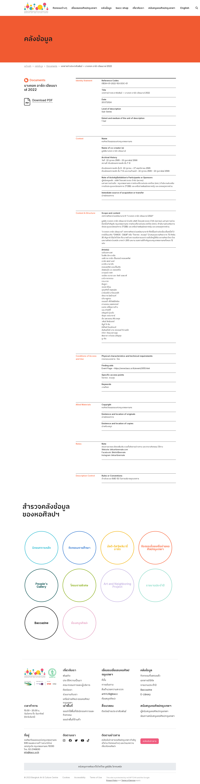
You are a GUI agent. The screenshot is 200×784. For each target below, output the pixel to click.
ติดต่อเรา (67, 689)
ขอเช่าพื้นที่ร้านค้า (72, 719)
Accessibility (79, 777)
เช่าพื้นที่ (68, 705)
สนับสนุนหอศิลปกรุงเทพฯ (161, 8)
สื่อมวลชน (108, 705)
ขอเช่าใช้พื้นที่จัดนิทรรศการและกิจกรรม (78, 713)
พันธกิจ (66, 675)
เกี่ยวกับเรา (138, 8)
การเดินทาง (107, 684)
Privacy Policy (112, 780)
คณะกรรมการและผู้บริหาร (76, 685)
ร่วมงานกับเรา (70, 694)
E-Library (145, 694)
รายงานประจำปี (148, 685)
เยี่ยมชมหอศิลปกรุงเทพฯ (84, 8)
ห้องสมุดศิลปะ (109, 698)
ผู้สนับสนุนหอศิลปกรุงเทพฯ (154, 711)
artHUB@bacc (110, 694)
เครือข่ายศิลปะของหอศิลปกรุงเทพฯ (76, 701)
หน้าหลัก (27, 66)
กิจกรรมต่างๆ (60, 8)
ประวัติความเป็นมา (72, 680)
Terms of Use (96, 777)
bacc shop (122, 8)
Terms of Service (128, 780)
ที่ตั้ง (104, 680)
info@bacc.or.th (31, 752)
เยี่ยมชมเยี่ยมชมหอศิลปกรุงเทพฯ (115, 672)
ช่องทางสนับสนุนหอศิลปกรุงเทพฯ (157, 716)
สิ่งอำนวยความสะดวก (113, 689)
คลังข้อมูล (106, 8)
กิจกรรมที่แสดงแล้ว (150, 675)
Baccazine (146, 689)
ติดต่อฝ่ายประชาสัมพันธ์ (114, 711)
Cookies (66, 777)
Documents (51, 66)
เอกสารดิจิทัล (147, 680)
